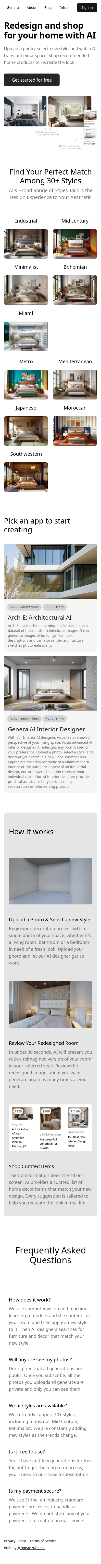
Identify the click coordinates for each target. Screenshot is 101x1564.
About (32, 7)
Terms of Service (43, 1541)
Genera (13, 7)
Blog (48, 7)
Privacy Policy (15, 1541)
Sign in (87, 7)
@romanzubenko (31, 1547)
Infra (64, 7)
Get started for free (32, 80)
